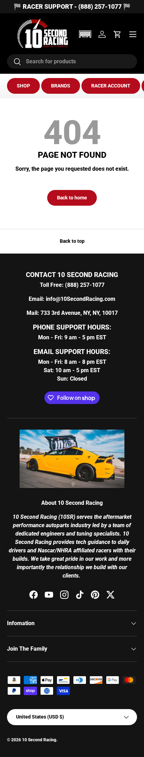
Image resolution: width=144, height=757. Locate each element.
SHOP (23, 86)
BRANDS (60, 86)
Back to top (72, 241)
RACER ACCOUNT (110, 86)
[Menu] (133, 34)
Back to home (72, 197)
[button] (85, 34)
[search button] (14, 62)
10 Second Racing (39, 739)
